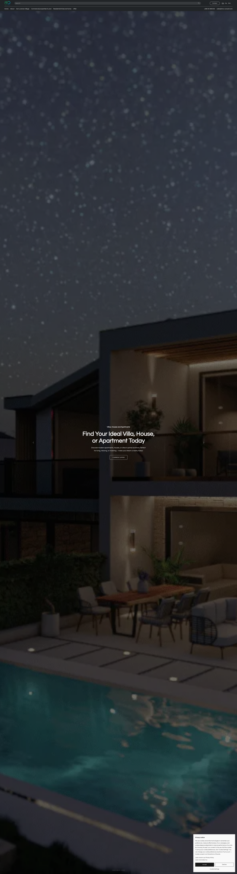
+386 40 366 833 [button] (209, 9)
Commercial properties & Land (41, 9)
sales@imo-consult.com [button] (225, 9)
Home (6, 9)
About (12, 9)
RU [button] (229, 3)
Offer (75, 9)
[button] (7, 3)
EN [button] (223, 3)
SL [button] (226, 3)
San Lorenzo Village (22, 9)
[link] (214, 868)
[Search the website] (198, 3)
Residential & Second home (62, 9)
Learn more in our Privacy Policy (204, 857)
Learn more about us (201, 860)
